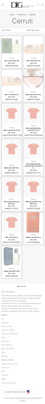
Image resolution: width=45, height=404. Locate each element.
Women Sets (7, 326)
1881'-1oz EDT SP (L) (12, 228)
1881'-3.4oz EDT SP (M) (12, 52)
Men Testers (7, 345)
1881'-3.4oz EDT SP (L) (33, 52)
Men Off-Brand (8, 348)
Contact (5, 375)
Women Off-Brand (9, 333)
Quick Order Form (9, 364)
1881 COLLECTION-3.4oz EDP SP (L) (12, 194)
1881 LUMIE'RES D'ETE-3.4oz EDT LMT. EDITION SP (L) (33, 157)
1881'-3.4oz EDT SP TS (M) (12, 120)
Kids (3, 352)
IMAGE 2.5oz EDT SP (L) (12, 157)
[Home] (22, 5)
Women (5, 322)
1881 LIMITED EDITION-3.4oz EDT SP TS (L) (33, 120)
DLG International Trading (21, 398)
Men (3, 337)
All (3, 319)
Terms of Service (9, 383)
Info (3, 371)
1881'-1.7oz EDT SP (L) (12, 85)
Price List (5, 367)
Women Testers (8, 330)
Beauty (5, 356)
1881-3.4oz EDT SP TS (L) (33, 85)
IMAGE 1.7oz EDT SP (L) (33, 228)
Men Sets (5, 341)
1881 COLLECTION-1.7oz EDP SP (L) (33, 194)
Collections (22, 14)
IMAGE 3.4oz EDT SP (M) (12, 262)
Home (12, 14)
